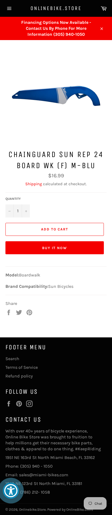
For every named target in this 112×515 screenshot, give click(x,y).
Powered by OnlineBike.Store (70, 509)
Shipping (33, 183)
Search (12, 358)
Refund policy (19, 376)
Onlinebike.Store (56, 8)
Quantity (13, 199)
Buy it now (54, 248)
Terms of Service (21, 367)
